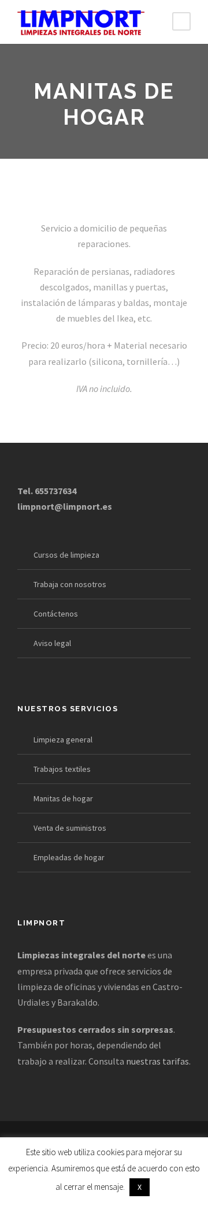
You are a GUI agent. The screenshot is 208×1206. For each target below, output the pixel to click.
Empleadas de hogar (69, 857)
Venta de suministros (70, 828)
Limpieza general (63, 739)
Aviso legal (52, 643)
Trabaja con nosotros (70, 584)
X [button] (140, 1187)
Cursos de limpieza (66, 555)
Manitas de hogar (63, 798)
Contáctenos (56, 613)
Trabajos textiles (62, 769)
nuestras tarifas (157, 1061)
